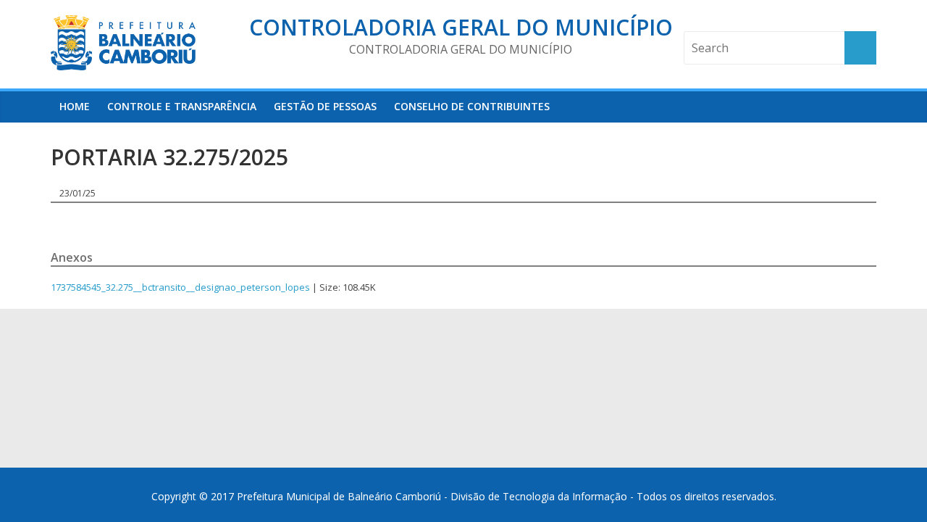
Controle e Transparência (181, 106)
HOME (74, 106)
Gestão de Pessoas (325, 106)
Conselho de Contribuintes (472, 106)
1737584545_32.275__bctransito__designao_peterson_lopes (180, 287)
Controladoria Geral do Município (461, 27)
